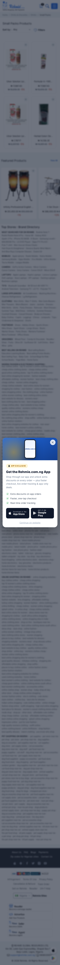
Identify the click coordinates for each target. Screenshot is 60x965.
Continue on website (30, 522)
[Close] (53, 442)
